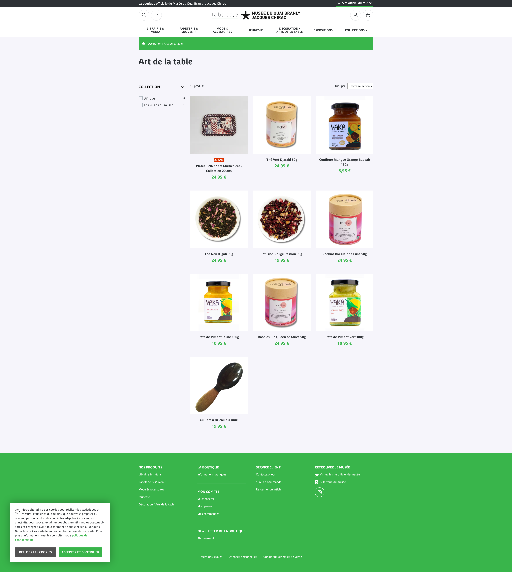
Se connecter (205, 498)
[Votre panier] (368, 15)
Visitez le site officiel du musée (340, 474)
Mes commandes (208, 513)
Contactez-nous (266, 474)
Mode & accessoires (222, 30)
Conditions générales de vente (282, 556)
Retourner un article (269, 489)
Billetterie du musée (333, 482)
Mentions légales (211, 556)
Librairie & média (155, 30)
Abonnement (205, 538)
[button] (163, 474)
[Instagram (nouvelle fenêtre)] (320, 492)
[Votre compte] (355, 15)
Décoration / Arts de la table (289, 30)
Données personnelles (243, 556)
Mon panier (204, 506)
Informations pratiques (211, 474)
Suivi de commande (268, 482)
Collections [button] (355, 30)
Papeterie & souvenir (189, 30)
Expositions (323, 30)
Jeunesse (256, 30)
